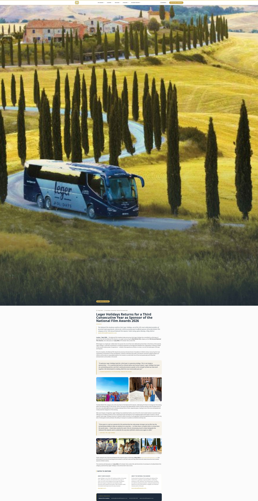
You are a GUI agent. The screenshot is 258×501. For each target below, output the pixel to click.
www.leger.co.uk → (102, 488)
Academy (109, 2)
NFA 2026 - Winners (177, 2)
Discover (117, 2)
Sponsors (125, 2)
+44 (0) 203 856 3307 (133, 498)
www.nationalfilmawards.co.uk (107, 333)
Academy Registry (135, 2)
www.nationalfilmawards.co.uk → (139, 488)
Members (164, 2)
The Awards (100, 2)
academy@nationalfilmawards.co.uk (119, 498)
